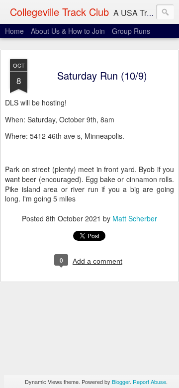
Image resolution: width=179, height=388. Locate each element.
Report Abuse (149, 382)
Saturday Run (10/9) (102, 75)
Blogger (121, 382)
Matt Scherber (134, 218)
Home (14, 31)
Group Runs (131, 31)
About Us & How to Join (68, 31)
